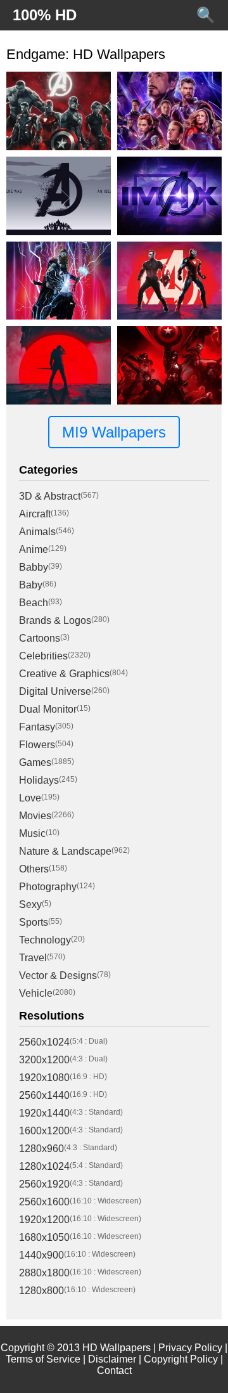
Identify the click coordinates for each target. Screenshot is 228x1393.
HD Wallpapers (116, 1347)
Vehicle (36, 993)
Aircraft (35, 514)
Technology (45, 940)
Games (35, 762)
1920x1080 (44, 1077)
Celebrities (43, 656)
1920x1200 (44, 1219)
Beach (33, 602)
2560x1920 (44, 1184)
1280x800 (41, 1290)
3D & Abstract (49, 496)
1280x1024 (44, 1166)
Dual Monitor (48, 709)
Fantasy (37, 727)
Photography (48, 886)
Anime (33, 549)
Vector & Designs (58, 975)
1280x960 (41, 1148)
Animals (37, 531)
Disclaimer (112, 1359)
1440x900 (41, 1255)
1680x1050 (44, 1237)
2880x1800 (44, 1272)
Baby (30, 585)
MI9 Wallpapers (114, 432)
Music (32, 833)
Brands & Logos (55, 620)
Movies (35, 815)
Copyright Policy (181, 1359)
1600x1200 (44, 1130)
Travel (33, 957)
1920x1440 (44, 1113)
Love (30, 798)
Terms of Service (43, 1359)
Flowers (37, 744)
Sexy (30, 904)
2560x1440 (44, 1095)
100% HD (45, 14)
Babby (33, 567)
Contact (114, 1370)
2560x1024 (44, 1042)
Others (34, 869)
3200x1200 (44, 1059)
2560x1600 (44, 1201)
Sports (33, 922)
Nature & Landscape (65, 851)
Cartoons (39, 638)
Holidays (39, 780)
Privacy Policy (190, 1347)
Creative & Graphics (64, 673)
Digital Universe (55, 691)
